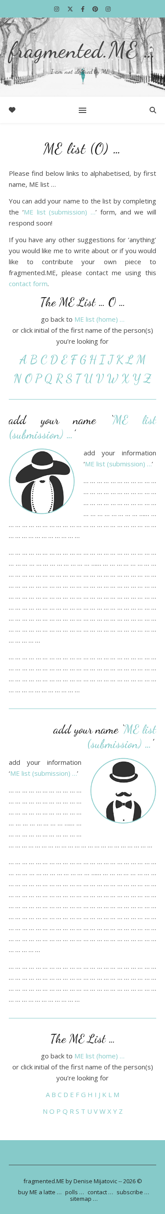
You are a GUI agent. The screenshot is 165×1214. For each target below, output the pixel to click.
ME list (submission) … (59, 211)
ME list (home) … (99, 319)
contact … (100, 1192)
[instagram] (57, 9)
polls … (74, 1192)
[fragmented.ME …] (82, 57)
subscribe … (133, 1192)
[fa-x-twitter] (70, 9)
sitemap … (84, 1199)
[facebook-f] (83, 9)
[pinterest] (95, 9)
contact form (28, 283)
